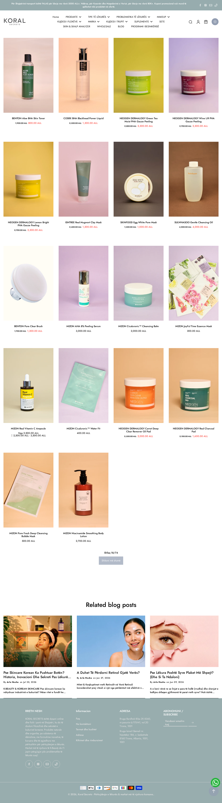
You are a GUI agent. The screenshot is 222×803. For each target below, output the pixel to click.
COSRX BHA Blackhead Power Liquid (83, 118)
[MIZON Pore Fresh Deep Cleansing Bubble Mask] (28, 490)
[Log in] (198, 22)
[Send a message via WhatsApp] (215, 782)
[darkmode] (215, 21)
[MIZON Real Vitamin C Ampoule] (28, 385)
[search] (190, 21)
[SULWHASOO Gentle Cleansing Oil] (194, 179)
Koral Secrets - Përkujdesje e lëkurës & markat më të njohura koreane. (115, 794)
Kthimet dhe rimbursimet (89, 740)
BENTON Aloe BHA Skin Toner (28, 118)
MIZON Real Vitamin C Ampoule (28, 428)
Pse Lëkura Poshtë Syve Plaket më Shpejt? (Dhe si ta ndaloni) (182, 674)
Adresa (80, 735)
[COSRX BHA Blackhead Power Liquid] (84, 75)
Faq (78, 718)
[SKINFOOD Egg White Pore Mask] (139, 179)
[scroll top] (214, 791)
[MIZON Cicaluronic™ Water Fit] (84, 385)
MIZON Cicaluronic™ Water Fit (83, 428)
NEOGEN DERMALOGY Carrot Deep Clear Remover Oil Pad (139, 430)
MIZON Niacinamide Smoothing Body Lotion (83, 535)
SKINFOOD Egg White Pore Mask (138, 222)
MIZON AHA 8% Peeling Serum (83, 326)
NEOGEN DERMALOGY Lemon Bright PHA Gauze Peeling (28, 224)
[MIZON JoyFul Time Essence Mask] (194, 283)
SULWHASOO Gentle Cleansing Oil (193, 222)
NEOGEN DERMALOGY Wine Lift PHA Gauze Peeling (194, 120)
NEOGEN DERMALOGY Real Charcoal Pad (193, 430)
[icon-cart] (206, 21)
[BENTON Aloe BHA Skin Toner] (28, 75)
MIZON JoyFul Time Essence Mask (193, 326)
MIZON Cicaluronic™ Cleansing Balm (138, 326)
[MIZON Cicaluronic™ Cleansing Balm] (139, 283)
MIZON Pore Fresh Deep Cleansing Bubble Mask (28, 535)
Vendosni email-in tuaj (174, 722)
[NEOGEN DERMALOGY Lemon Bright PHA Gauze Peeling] (28, 179)
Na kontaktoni (83, 724)
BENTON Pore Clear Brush (28, 326)
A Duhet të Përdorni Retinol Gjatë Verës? (108, 672)
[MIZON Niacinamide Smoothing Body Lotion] (84, 490)
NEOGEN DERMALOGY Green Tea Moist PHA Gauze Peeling (138, 120)
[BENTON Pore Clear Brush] (28, 283)
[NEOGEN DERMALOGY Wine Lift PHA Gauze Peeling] (194, 75)
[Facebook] (200, 5)
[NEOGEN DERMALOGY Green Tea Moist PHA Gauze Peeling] (139, 75)
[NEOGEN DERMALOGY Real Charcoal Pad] (194, 385)
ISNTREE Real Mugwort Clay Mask (83, 222)
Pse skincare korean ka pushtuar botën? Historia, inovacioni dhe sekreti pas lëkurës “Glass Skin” (36, 674)
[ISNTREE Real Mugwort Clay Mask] (84, 179)
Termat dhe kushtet (86, 729)
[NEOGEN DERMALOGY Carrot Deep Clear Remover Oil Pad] (139, 385)
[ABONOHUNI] (192, 722)
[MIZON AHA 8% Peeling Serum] (84, 283)
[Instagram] (205, 5)
